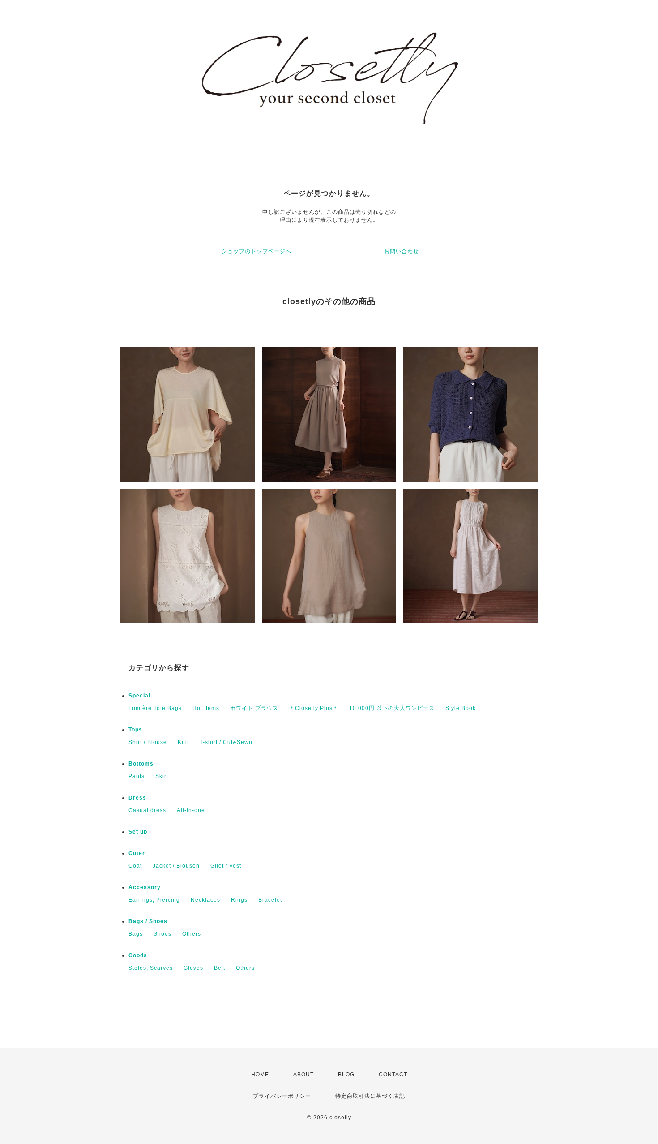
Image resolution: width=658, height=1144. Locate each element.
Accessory (144, 887)
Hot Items (205, 708)
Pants (136, 776)
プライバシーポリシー (282, 1096)
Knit (183, 742)
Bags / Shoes (147, 921)
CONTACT (393, 1074)
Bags (135, 934)
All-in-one (191, 810)
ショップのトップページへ (256, 251)
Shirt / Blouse (147, 742)
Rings (239, 900)
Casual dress (147, 810)
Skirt (161, 776)
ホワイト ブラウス (254, 708)
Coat (135, 866)
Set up (137, 832)
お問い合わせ (401, 251)
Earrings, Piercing (154, 900)
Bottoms (141, 764)
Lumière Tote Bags (155, 708)
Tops (135, 730)
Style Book (460, 708)
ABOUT (303, 1074)
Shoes (162, 934)
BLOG (346, 1074)
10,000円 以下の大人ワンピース (392, 708)
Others (191, 934)
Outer (136, 853)
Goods (137, 955)
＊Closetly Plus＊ (313, 708)
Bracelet (270, 900)
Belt (219, 968)
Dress (137, 798)
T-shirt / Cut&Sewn (226, 742)
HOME (260, 1074)
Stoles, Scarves (150, 968)
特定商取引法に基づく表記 (370, 1096)
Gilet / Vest (225, 866)
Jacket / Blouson (176, 866)
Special (139, 695)
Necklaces (205, 900)
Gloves (193, 968)
